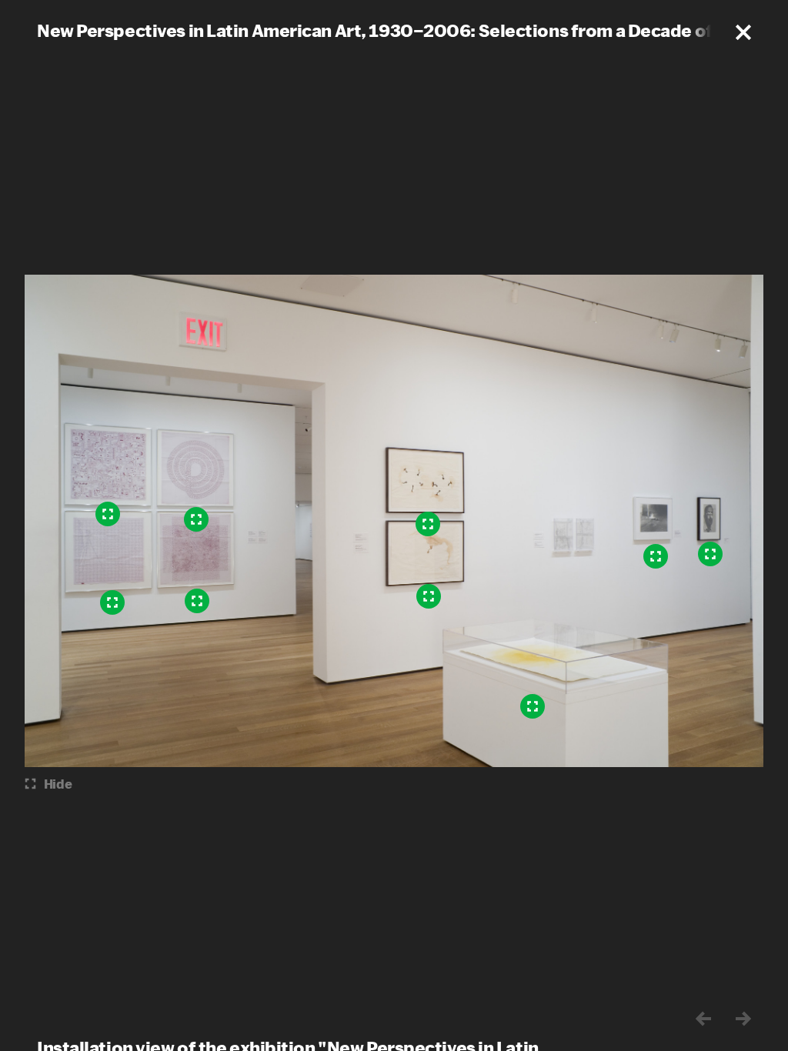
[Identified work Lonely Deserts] (427, 523)
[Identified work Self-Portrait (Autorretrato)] (710, 554)
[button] (743, 32)
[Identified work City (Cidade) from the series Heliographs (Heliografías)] (107, 513)
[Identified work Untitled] (532, 706)
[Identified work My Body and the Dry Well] (428, 596)
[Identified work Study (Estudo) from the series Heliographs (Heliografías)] (112, 602)
